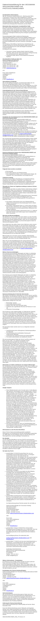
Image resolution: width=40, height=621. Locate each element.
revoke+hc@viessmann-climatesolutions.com (17, 538)
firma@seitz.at (10, 79)
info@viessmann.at (11, 68)
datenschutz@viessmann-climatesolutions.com (22, 513)
